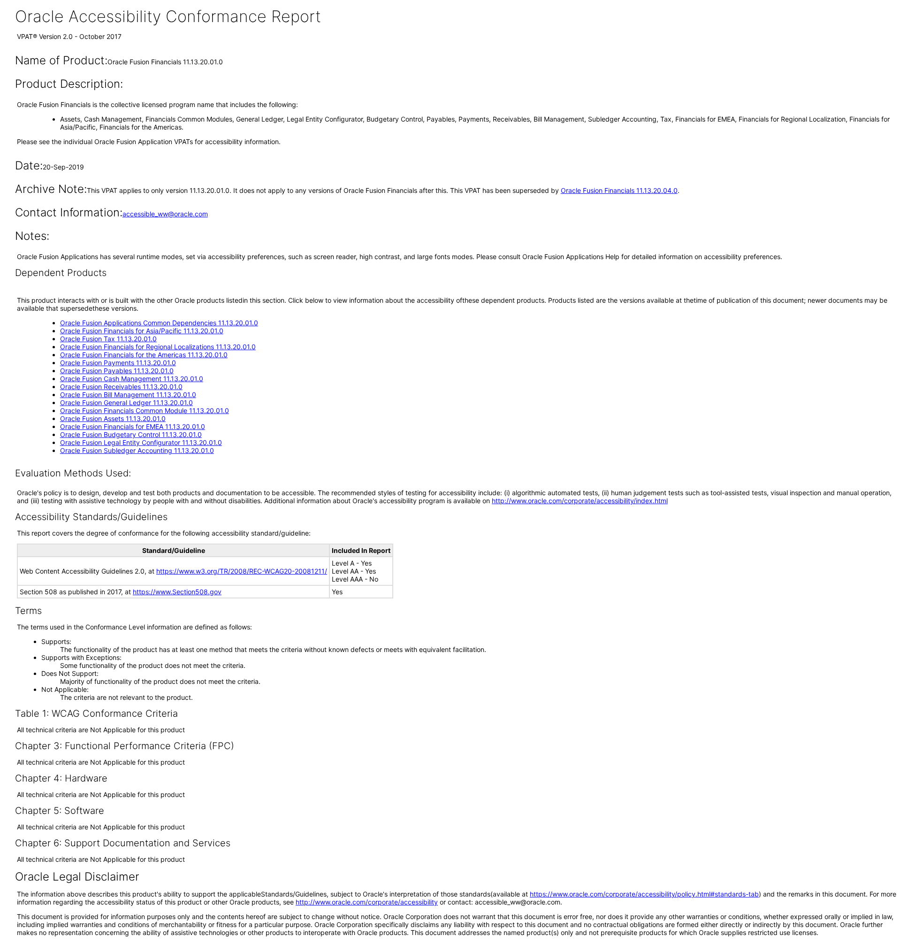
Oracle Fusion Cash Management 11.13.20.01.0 (131, 379)
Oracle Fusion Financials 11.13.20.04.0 (619, 190)
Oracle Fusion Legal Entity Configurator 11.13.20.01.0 (141, 442)
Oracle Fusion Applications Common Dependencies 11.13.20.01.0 (159, 323)
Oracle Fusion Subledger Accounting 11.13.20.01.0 (137, 450)
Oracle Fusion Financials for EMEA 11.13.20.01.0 (132, 426)
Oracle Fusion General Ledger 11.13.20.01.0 (126, 402)
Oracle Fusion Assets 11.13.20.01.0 (113, 418)
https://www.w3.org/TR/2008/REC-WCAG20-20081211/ (241, 571)
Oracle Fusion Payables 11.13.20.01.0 (117, 371)
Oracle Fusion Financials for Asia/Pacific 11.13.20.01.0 (141, 331)
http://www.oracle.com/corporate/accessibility (367, 902)
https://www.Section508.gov (177, 592)
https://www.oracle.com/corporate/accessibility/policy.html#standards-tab (644, 894)
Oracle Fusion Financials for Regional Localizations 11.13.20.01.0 (158, 347)
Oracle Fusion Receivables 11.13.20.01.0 (121, 387)
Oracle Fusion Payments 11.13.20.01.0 (118, 363)
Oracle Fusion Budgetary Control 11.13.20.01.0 (131, 434)
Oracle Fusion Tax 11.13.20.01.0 (108, 339)
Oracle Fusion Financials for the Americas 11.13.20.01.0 (144, 355)
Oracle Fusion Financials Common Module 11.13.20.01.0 (144, 410)
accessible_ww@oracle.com (165, 214)
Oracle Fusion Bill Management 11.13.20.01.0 (128, 395)
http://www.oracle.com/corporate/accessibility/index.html (580, 501)
